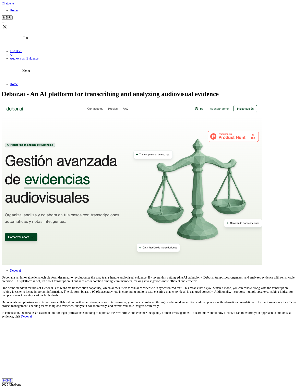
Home (14, 84)
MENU (7, 17)
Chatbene (8, 3)
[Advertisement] (149, 350)
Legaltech (16, 51)
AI (11, 54)
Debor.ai (15, 270)
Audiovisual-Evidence (24, 58)
